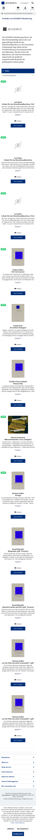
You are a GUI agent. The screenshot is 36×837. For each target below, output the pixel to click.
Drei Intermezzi (18, 271)
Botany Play (18, 383)
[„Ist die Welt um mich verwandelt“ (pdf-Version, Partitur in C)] (18, 704)
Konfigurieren (18, 834)
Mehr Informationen (18, 823)
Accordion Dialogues (18, 327)
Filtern (6, 71)
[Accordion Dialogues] (18, 313)
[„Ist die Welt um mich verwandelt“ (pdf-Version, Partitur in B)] (18, 648)
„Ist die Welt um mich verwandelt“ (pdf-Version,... (18, 662)
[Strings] (18, 480)
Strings (18, 494)
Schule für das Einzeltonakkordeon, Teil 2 (18, 103)
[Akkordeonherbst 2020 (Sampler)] (18, 425)
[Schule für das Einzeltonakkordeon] (18, 145)
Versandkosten (6, 795)
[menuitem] (3, 8)
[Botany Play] (18, 369)
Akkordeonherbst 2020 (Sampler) (18, 438)
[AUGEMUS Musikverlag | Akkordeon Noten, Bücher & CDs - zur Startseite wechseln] (9, 3)
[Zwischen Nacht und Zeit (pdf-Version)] (18, 592)
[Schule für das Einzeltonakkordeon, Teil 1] (18, 201)
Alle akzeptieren (22, 829)
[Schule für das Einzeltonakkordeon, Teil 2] (18, 89)
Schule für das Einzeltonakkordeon (18, 159)
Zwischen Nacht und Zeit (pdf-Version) (18, 606)
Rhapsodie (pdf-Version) (18, 550)
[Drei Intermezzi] (18, 257)
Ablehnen (10, 829)
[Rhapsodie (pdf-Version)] (18, 536)
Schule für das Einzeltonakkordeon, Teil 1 (18, 215)
